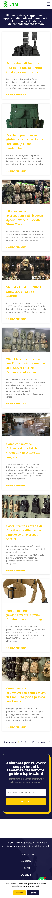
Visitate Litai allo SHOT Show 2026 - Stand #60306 (23, 292)
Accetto (19, 893)
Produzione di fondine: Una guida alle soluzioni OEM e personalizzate (24, 68)
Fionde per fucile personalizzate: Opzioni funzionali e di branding (24, 615)
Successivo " (43, 742)
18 (33, 742)
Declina (33, 893)
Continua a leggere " (16, 95)
